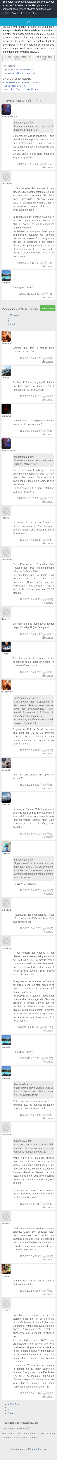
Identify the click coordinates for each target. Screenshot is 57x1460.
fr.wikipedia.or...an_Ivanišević (19, 69)
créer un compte (28, 1437)
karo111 (6, 619)
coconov (6, 1223)
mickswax (6, 416)
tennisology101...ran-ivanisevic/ (20, 73)
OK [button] (28, 22)
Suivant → (12, 324)
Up (41, 164)
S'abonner (47, 308)
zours (6, 1276)
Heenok (6, 853)
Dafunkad (6, 910)
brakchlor (6, 804)
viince (6, 377)
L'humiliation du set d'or (16, 86)
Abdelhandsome (9, 116)
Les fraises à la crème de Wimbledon (22, 82)
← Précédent (14, 315)
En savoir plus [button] (28, 13)
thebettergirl (20, 122)
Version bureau (37, 1449)
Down (45, 164)
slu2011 (6, 1310)
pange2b (6, 282)
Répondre (47, 167)
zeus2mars (7, 183)
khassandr (7, 559)
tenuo (6, 518)
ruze (6, 653)
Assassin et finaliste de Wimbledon (21, 89)
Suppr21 (6, 770)
